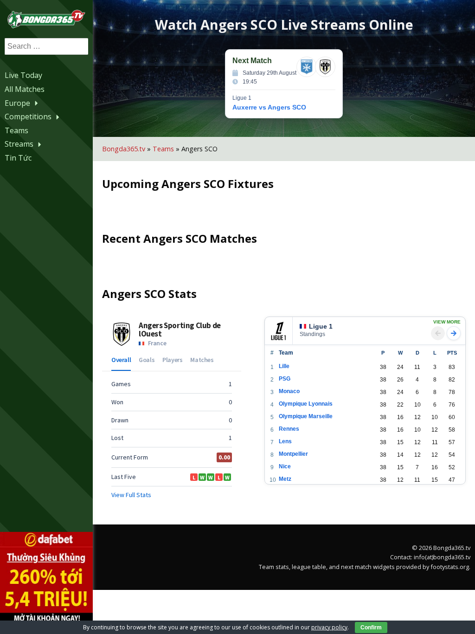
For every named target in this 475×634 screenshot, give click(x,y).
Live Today (23, 75)
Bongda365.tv (123, 148)
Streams (19, 144)
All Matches (25, 89)
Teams (16, 130)
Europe (17, 103)
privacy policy (329, 627)
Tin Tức (18, 158)
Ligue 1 (321, 326)
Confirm (371, 627)
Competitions (28, 116)
